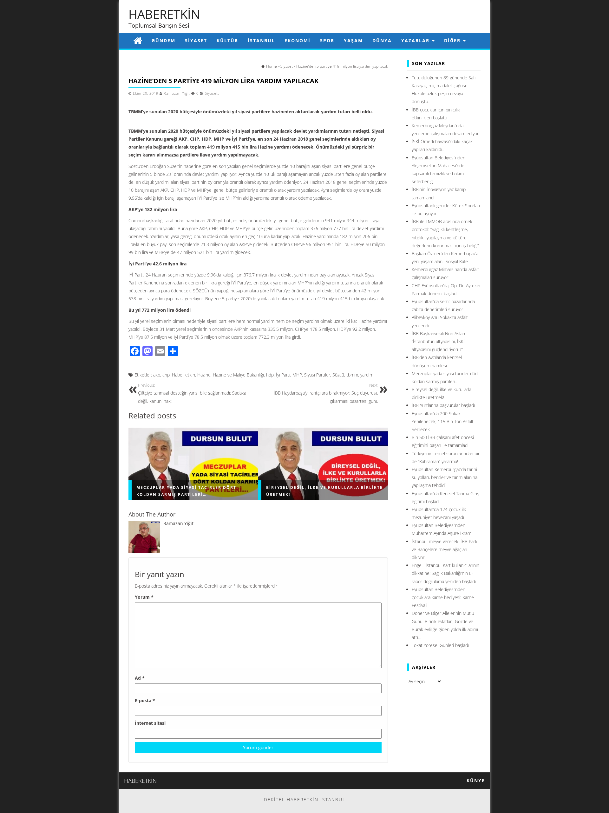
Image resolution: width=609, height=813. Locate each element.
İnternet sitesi (150, 723)
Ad (140, 678)
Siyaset (196, 40)
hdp (270, 375)
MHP (297, 375)
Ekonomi (298, 40)
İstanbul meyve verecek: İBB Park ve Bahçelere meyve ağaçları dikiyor (444, 549)
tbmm (352, 375)
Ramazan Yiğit (177, 93)
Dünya (382, 40)
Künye (476, 780)
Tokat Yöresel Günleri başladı (440, 645)
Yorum (144, 597)
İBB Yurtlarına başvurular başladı (443, 405)
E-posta (145, 700)
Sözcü (338, 375)
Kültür (227, 40)
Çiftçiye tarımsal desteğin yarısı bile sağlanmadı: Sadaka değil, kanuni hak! (192, 393)
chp (166, 375)
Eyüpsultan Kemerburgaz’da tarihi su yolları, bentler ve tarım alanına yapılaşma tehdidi (444, 477)
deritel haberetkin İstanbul (304, 799)
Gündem (163, 40)
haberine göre (197, 166)
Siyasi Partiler (317, 375)
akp (156, 375)
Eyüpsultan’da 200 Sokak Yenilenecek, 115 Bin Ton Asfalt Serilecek (443, 421)
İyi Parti (283, 375)
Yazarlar (416, 40)
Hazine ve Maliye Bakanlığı (238, 375)
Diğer (453, 40)
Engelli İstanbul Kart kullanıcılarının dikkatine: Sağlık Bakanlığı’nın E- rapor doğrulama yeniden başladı (445, 573)
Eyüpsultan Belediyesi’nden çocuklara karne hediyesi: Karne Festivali (443, 597)
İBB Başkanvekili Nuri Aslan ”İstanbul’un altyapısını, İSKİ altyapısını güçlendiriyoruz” (438, 341)
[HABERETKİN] (137, 40)
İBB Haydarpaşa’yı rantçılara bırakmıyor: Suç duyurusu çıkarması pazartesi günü (326, 393)
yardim (366, 375)
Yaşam (353, 40)
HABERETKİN (164, 14)
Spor (327, 40)
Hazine (204, 375)
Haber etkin (183, 375)
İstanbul (261, 40)
